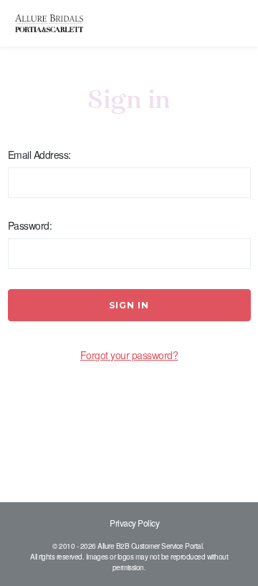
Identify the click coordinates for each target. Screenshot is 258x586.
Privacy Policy (134, 523)
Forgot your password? (129, 355)
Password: (30, 225)
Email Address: (39, 154)
